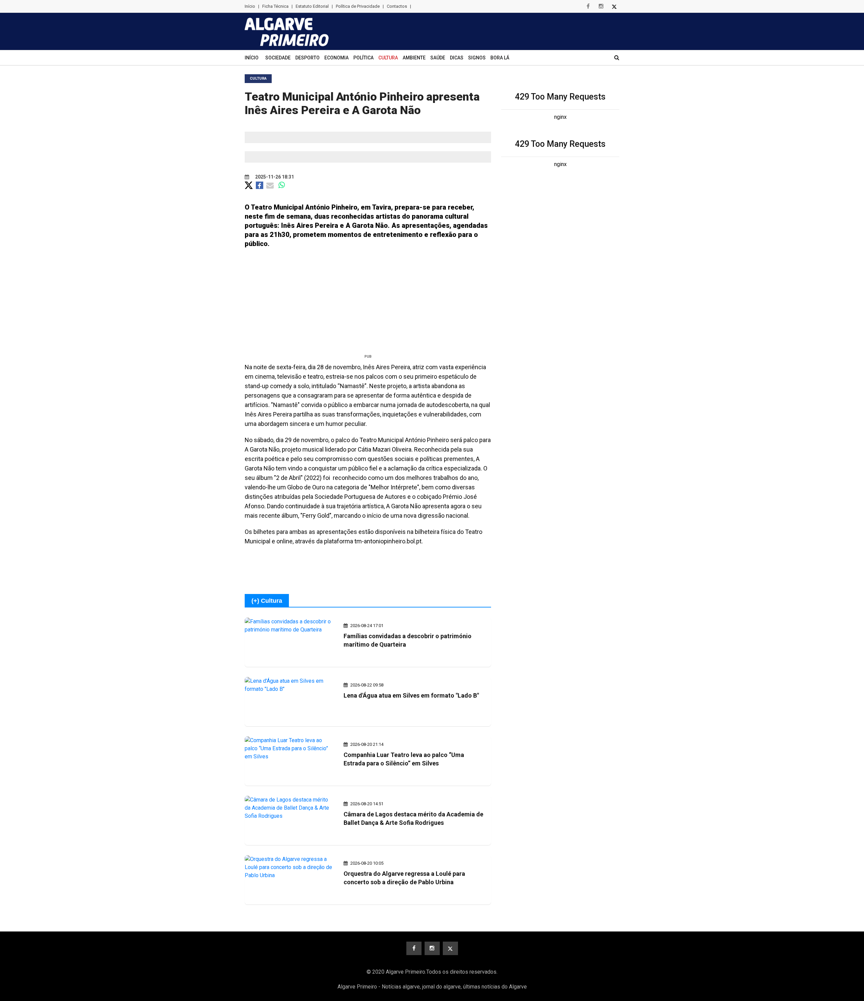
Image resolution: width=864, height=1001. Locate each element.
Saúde (437, 57)
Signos (477, 57)
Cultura (388, 57)
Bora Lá (499, 57)
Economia (336, 57)
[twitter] (614, 6)
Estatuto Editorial (312, 6)
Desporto (307, 57)
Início (250, 6)
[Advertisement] (368, 303)
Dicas (456, 57)
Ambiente (414, 57)
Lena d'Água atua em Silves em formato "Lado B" (411, 695)
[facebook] (588, 6)
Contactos (397, 6)
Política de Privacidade (358, 6)
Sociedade (278, 57)
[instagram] (601, 6)
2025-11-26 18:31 (274, 177)
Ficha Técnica (275, 6)
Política (363, 57)
